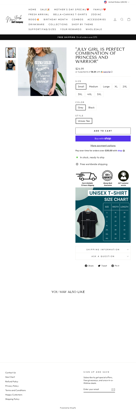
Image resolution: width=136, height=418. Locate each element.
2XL (125, 86)
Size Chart (10, 377)
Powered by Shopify (68, 408)
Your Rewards (71, 29)
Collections (58, 24)
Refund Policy (11, 381)
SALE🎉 (45, 9)
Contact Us (10, 372)
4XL (89, 94)
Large (106, 86)
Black (91, 107)
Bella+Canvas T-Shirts (70, 14)
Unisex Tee (84, 120)
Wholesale (94, 29)
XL (116, 86)
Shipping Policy (12, 399)
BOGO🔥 (34, 19)
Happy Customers (13, 394)
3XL (80, 94)
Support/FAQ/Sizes (42, 29)
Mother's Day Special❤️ (72, 9)
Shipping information (103, 249)
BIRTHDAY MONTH (56, 19)
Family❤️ (100, 9)
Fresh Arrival (39, 14)
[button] (103, 72)
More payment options (103, 145)
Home (32, 9)
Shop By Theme (82, 24)
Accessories (97, 19)
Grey (80, 107)
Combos (78, 19)
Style (79, 115)
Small (81, 86)
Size (78, 81)
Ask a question (103, 256)
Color (80, 102)
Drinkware (37, 24)
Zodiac (96, 14)
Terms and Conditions (15, 390)
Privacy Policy (12, 386)
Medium (93, 86)
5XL (99, 94)
